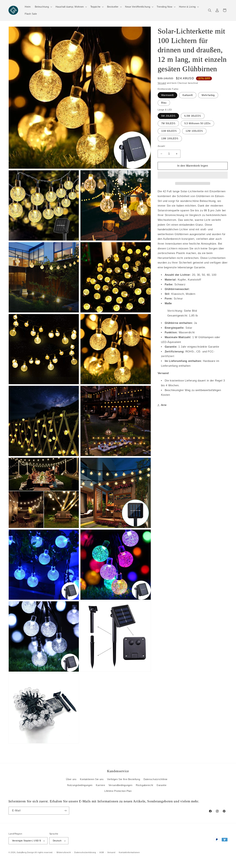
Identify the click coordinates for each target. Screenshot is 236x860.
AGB (101, 852)
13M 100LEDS (170, 138)
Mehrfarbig (208, 95)
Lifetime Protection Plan (117, 791)
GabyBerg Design (26, 852)
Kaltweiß (188, 95)
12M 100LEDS (194, 131)
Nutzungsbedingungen (79, 785)
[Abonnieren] (65, 811)
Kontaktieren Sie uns (92, 779)
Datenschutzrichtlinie (155, 779)
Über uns (71, 779)
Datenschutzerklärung (85, 852)
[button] (193, 175)
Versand (162, 83)
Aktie (164, 405)
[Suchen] (209, 10)
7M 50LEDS (168, 123)
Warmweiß (167, 95)
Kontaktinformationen (129, 852)
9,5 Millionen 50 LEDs (197, 123)
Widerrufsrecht (64, 852)
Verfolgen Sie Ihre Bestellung (123, 779)
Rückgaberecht (144, 785)
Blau (163, 102)
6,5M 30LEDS (192, 116)
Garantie (161, 785)
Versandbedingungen (120, 785)
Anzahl (161, 146)
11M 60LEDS (169, 131)
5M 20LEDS (168, 116)
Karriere (100, 785)
